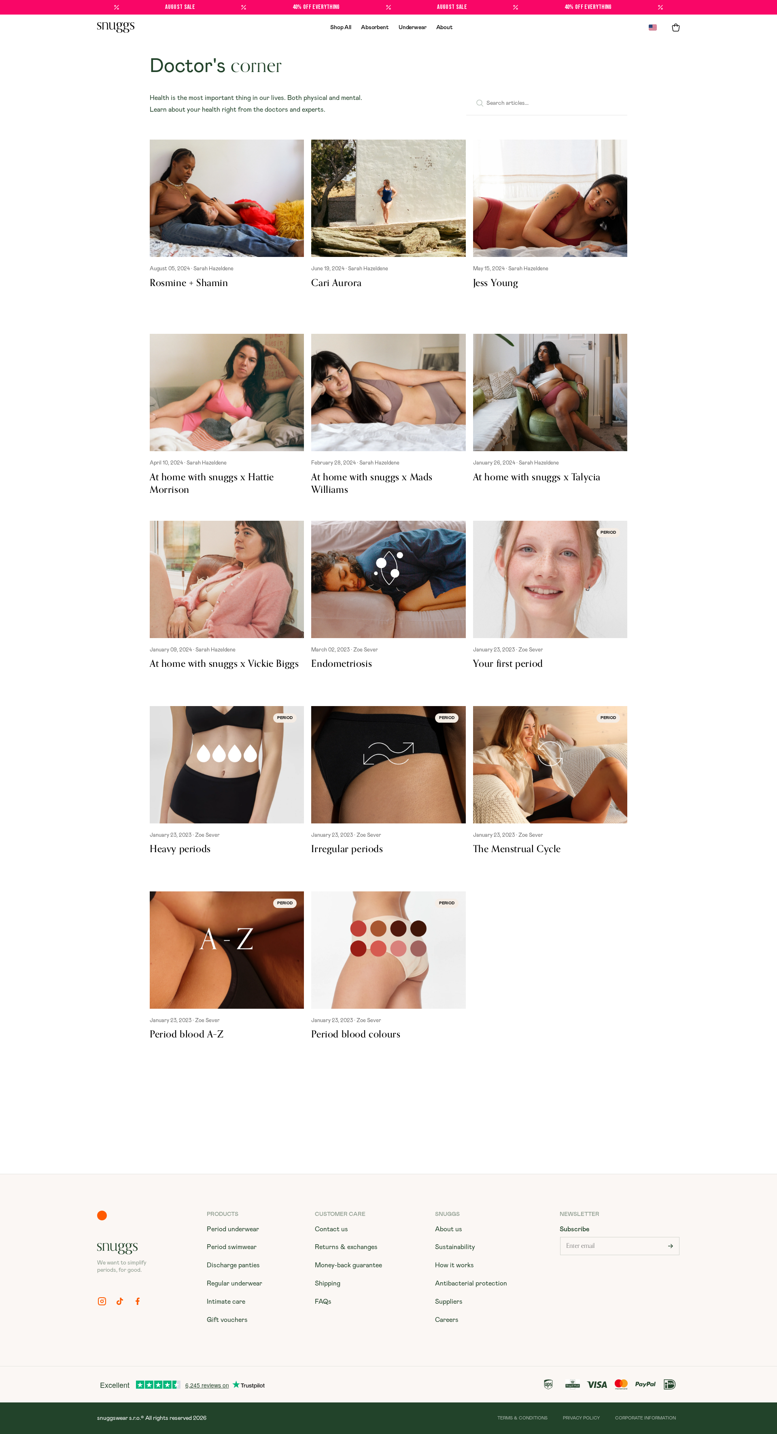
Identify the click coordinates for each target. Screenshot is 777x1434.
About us (448, 1229)
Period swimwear (232, 1247)
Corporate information (645, 1418)
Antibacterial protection (471, 1283)
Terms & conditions (522, 1418)
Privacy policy (581, 1418)
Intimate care (226, 1301)
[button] (676, 27)
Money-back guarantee (348, 1265)
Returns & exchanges (346, 1247)
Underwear (413, 27)
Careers (447, 1320)
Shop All (340, 27)
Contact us (331, 1229)
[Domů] (115, 27)
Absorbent (375, 27)
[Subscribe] (670, 1246)
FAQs (323, 1301)
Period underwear (233, 1229)
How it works (454, 1265)
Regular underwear (234, 1283)
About (444, 27)
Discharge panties (233, 1265)
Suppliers (449, 1301)
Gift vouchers (227, 1320)
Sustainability (455, 1247)
